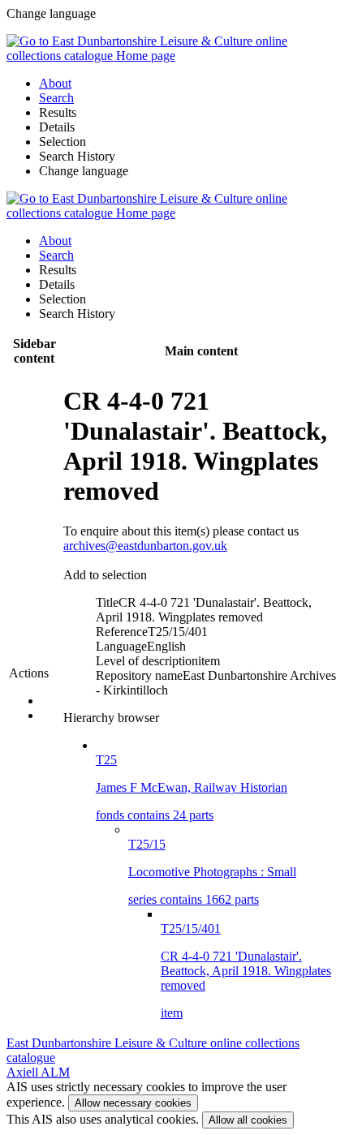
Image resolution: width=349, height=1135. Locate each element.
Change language (83, 171)
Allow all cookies (248, 1120)
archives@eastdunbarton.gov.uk (145, 545)
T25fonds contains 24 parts (191, 787)
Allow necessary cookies (133, 1103)
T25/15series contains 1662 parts (212, 871)
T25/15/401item (246, 971)
